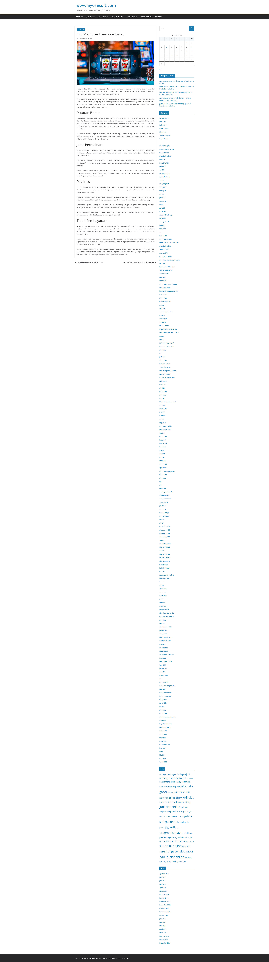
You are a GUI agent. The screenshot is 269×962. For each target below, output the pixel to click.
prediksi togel (165, 837)
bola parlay (176, 781)
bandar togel (165, 781)
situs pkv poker (190, 841)
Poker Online (132, 17)
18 (166, 55)
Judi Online (90, 17)
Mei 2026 (162, 884)
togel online (180, 861)
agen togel (170, 778)
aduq (160, 774)
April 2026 (163, 888)
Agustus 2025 (164, 915)
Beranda (79, 17)
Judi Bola (158, 17)
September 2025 (165, 912)
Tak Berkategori (164, 135)
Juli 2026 (162, 877)
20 (176, 55)
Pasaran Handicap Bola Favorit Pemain (138, 262)
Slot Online (103, 17)
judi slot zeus (176, 811)
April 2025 (163, 929)
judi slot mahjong (182, 802)
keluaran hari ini (166, 816)
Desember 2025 (164, 901)
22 (186, 55)
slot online (177, 857)
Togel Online (146, 17)
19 (171, 55)
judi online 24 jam (173, 797)
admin (91, 38)
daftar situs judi (171, 786)
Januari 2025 (163, 939)
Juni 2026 (162, 881)
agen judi (176, 774)
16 (191, 51)
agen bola (167, 774)
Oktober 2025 (164, 908)
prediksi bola (186, 833)
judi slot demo (166, 802)
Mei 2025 (162, 926)
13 (176, 51)
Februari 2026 (164, 894)
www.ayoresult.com (96, 5)
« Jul (160, 69)
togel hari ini (169, 861)
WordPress (124, 958)
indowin (92, 89)
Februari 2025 (164, 936)
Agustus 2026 (164, 874)
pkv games (178, 828)
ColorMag (114, 958)
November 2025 (165, 905)
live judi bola (179, 822)
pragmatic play (169, 833)
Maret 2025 (163, 933)
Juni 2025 (162, 922)
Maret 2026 (163, 891)
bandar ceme (189, 778)
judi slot (188, 797)
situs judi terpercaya (175, 841)
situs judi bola (178, 837)
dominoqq (170, 792)
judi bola (178, 792)
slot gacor (172, 851)
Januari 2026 (163, 898)
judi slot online (169, 807)
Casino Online (117, 17)
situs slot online (170, 846)
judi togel (187, 811)
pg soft (170, 827)
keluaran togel (180, 816)
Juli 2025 (162, 919)
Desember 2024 (164, 943)
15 (186, 51)
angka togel (180, 778)
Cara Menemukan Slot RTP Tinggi (90, 262)
